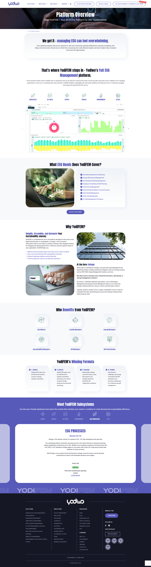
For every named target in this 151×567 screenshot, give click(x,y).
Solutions (30, 4)
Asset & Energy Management (34, 523)
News (81, 513)
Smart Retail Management (33, 520)
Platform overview (84, 4)
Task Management (31, 528)
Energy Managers (110, 329)
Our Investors (84, 549)
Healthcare (57, 518)
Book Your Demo (75, 212)
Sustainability (84, 539)
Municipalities (58, 523)
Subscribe (111, 515)
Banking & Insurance (60, 541)
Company (64, 4)
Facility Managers (75, 329)
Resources (53, 4)
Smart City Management (33, 536)
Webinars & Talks (85, 526)
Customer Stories (85, 523)
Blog (81, 515)
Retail (56, 536)
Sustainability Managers (41, 349)
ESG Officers (41, 329)
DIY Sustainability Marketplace (129, 4)
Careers (82, 541)
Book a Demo (103, 4)
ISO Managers (75, 349)
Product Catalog (85, 520)
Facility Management (60, 513)
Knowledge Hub (84, 518)
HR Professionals (110, 349)
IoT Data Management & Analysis (35, 526)
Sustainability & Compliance (75, 557)
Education (57, 526)
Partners (82, 544)
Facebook (105, 525)
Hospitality (57, 520)
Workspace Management (33, 518)
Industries (42, 4)
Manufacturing (58, 539)
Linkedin (109, 525)
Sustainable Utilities (60, 534)
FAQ (81, 528)
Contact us (83, 547)
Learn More (75, 475)
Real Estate (57, 515)
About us (82, 536)
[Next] (128, 128)
